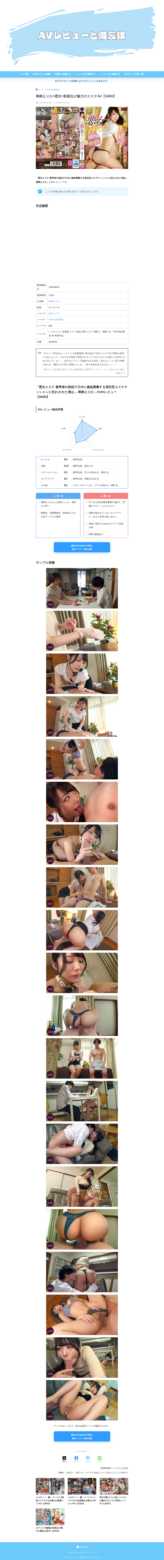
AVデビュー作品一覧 (134, 74)
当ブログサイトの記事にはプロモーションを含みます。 (82, 81)
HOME (83, 1547)
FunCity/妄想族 (56, 319)
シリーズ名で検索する (85, 74)
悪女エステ (54, 313)
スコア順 (24, 74)
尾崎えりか (54, 301)
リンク (93, 1552)
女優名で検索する (63, 74)
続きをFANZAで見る (82, 547)
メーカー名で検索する (110, 74)
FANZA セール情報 (41, 74)
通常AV (124, 1472)
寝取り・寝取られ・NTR (79, 1472)
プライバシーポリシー (78, 1552)
